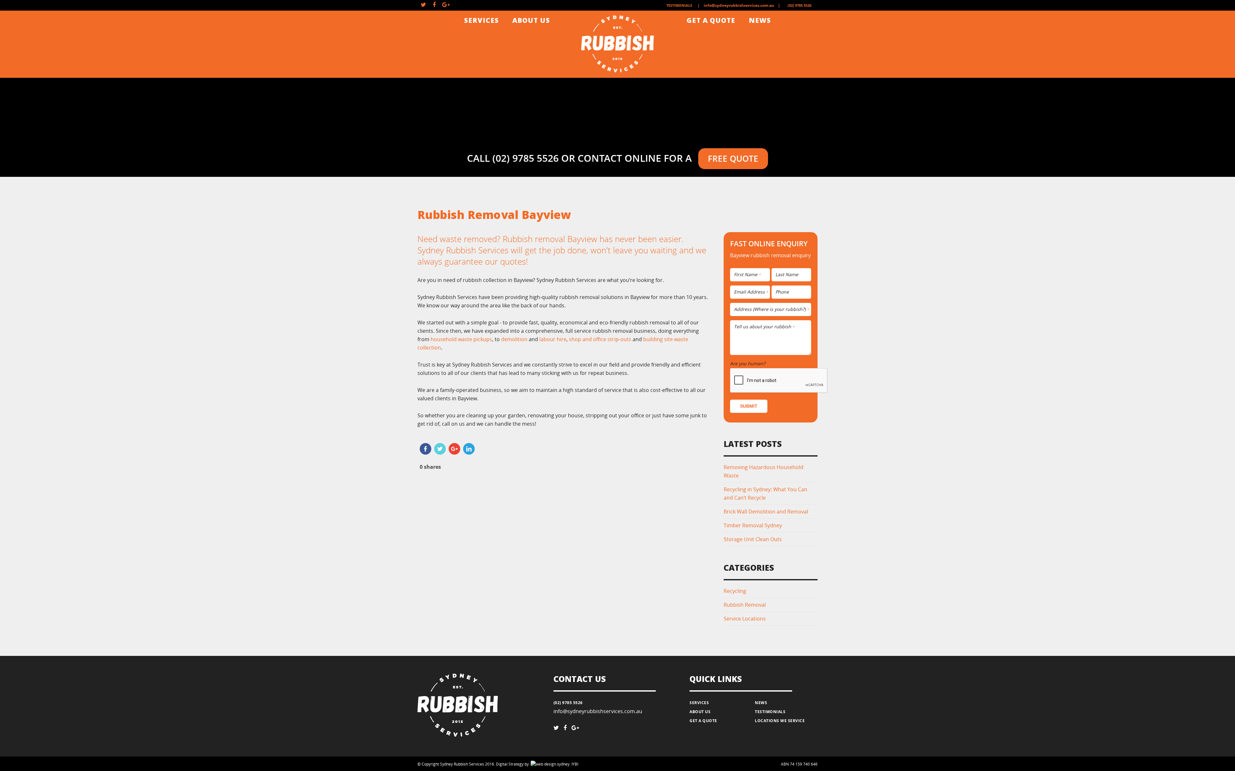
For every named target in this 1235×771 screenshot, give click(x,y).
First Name (747, 274)
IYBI (539, 764)
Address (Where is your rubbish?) (771, 309)
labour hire (552, 339)
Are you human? (749, 363)
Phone (782, 292)
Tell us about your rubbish (764, 327)
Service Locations (745, 618)
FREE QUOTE (733, 158)
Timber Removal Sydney (753, 525)
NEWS (760, 20)
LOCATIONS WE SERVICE (780, 720)
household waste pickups (461, 339)
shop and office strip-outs (600, 339)
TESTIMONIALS (679, 5)
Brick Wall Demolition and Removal (766, 511)
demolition (514, 339)
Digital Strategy (510, 764)
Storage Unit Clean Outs (753, 539)
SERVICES (481, 20)
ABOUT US (531, 20)
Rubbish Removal (745, 604)
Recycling (735, 590)
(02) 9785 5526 (799, 5)
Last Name (786, 274)
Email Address (751, 292)
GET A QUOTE (711, 20)
